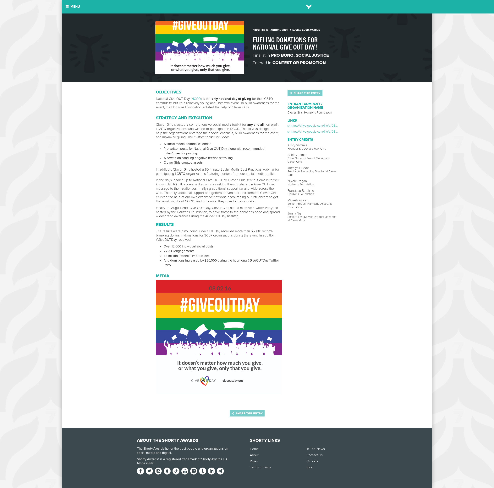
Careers (312, 461)
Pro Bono (282, 55)
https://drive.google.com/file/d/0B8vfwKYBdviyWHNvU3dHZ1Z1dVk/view (338, 126)
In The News (315, 449)
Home (254, 449)
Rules (254, 461)
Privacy (266, 467)
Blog (309, 467)
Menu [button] (75, 7)
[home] (309, 6)
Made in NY (145, 463)
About (254, 455)
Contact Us (314, 455)
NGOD (196, 99)
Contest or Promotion (299, 62)
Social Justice (312, 55)
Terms (254, 467)
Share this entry (307, 93)
